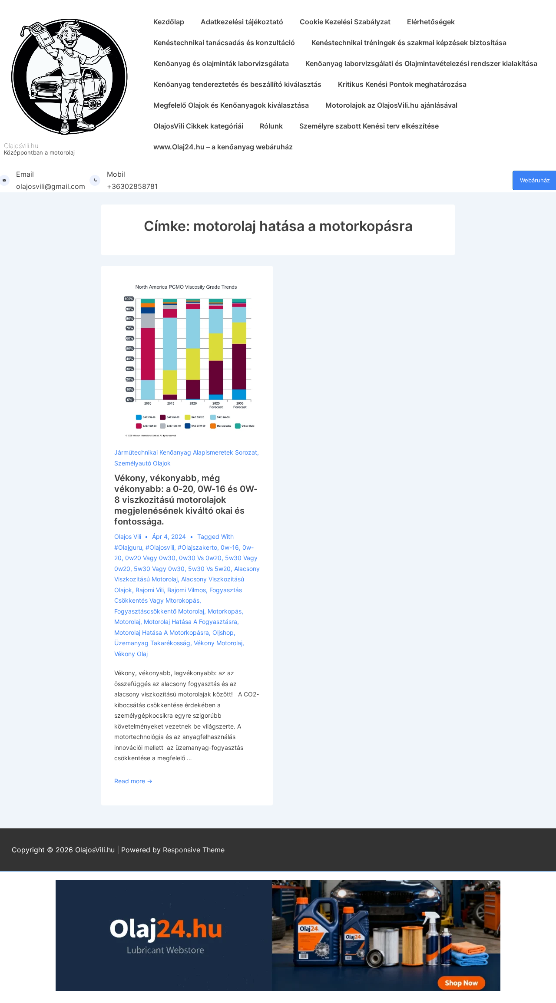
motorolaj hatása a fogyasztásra (190, 621)
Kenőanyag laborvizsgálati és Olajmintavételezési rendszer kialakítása (421, 63)
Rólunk (271, 126)
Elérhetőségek (431, 21)
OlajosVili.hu (21, 146)
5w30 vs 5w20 (209, 568)
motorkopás (225, 611)
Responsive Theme (194, 849)
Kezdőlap (168, 21)
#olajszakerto (197, 547)
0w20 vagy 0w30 (150, 557)
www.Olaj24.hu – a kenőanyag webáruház (223, 146)
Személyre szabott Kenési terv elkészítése (369, 126)
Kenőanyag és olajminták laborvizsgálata (221, 63)
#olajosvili (160, 547)
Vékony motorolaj (218, 643)
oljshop (223, 632)
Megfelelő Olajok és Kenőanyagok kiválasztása (231, 105)
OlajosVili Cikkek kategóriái (198, 126)
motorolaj (127, 621)
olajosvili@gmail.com (50, 186)
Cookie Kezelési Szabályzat (345, 21)
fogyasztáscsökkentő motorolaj (159, 611)
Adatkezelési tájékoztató (242, 21)
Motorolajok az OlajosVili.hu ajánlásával (391, 105)
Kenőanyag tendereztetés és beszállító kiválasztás (237, 84)
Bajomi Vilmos (186, 590)
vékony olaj (131, 653)
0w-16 (230, 547)
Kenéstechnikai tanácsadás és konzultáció (224, 42)
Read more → (133, 781)
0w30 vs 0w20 (200, 557)
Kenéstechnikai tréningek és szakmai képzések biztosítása (408, 42)
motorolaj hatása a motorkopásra (161, 632)
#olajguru (128, 547)
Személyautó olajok (142, 463)
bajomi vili (150, 590)
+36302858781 (132, 186)
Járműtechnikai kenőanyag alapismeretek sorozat (185, 452)
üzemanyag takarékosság (152, 643)
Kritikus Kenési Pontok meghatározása (402, 84)
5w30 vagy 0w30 (159, 568)
